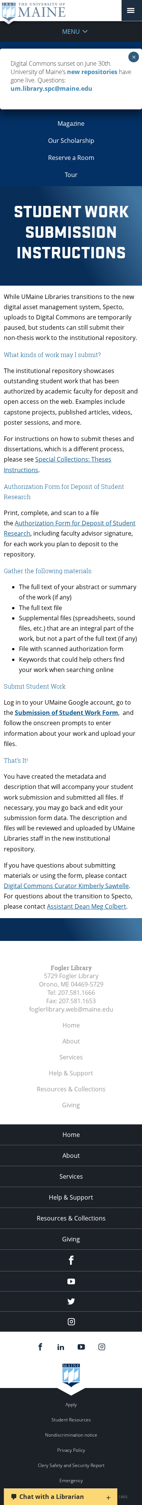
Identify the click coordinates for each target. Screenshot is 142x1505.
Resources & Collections (71, 1089)
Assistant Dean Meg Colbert (86, 906)
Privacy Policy (71, 1450)
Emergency (71, 1480)
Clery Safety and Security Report (71, 1465)
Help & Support (71, 1073)
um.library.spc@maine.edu (51, 88)
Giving (71, 1105)
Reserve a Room (71, 157)
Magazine (71, 123)
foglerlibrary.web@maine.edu (71, 1009)
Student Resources (71, 1419)
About (71, 1041)
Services (71, 1057)
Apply (71, 1404)
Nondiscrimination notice (71, 1435)
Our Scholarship (71, 140)
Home (71, 1025)
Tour (71, 175)
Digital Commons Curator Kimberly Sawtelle (66, 886)
